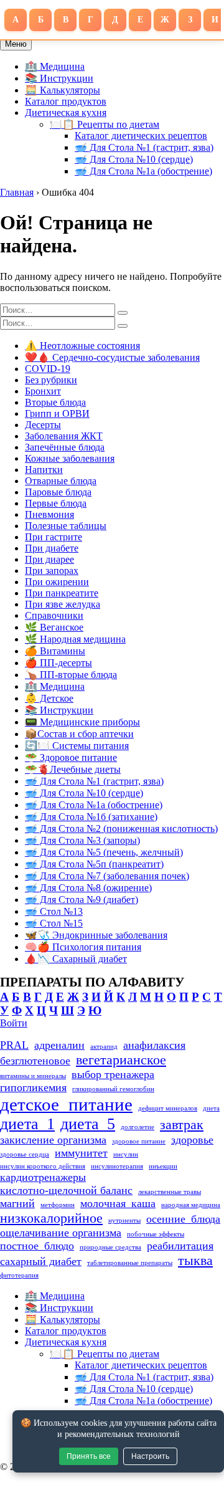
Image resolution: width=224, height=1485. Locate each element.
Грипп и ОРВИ (57, 413)
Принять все (89, 1456)
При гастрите (53, 537)
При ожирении (57, 581)
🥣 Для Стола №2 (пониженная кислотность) (121, 828)
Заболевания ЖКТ (64, 436)
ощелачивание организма (60, 1232)
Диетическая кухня (65, 112)
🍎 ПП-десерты (58, 662)
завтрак (181, 1124)
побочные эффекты (155, 1234)
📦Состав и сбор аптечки (79, 733)
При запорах (51, 570)
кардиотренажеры (43, 1177)
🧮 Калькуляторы (62, 90)
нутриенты (124, 1220)
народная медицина (190, 1204)
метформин (57, 1204)
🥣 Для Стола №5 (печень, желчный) (104, 852)
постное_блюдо (37, 1245)
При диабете (51, 548)
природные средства (110, 1247)
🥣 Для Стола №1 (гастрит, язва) (144, 147)
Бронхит (43, 391)
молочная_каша (118, 1203)
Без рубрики (51, 380)
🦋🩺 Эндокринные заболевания (96, 935)
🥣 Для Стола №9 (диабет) (81, 899)
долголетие (137, 1127)
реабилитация (180, 1245)
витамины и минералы (33, 1075)
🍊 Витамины (55, 651)
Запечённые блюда (65, 447)
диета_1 (27, 1124)
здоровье (192, 1140)
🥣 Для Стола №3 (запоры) (82, 840)
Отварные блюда (60, 480)
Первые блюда (55, 503)
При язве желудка (62, 604)
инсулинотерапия (117, 1166)
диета (211, 1108)
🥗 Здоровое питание (71, 757)
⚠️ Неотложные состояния (82, 345)
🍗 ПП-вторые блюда (71, 674)
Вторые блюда (55, 402)
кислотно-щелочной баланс (66, 1190)
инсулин (125, 1154)
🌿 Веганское (54, 627)
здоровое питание (139, 1141)
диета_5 (87, 1124)
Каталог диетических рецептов (141, 135)
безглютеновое (35, 1060)
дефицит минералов (167, 1108)
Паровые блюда (58, 492)
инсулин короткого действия (42, 1166)
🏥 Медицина (55, 66)
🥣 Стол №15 (54, 923)
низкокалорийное (51, 1218)
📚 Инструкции (59, 78)
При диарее (49, 559)
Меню (16, 44)
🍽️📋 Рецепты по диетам (104, 124)
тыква (195, 1260)
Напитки (44, 469)
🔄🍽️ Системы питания (77, 745)
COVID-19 (47, 368)
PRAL (14, 1045)
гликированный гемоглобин (113, 1089)
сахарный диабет (41, 1261)
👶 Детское (49, 698)
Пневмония (49, 514)
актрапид (104, 1046)
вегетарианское (121, 1059)
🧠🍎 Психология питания (83, 947)
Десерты (43, 424)
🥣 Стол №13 (54, 911)
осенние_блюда (183, 1219)
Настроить (150, 1456)
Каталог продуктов (65, 101)
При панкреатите (61, 593)
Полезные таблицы (65, 525)
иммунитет (81, 1153)
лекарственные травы (169, 1191)
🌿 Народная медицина (75, 639)
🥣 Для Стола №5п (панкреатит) (94, 864)
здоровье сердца (24, 1154)
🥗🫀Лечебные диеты (73, 769)
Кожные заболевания (69, 458)
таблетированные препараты (129, 1262)
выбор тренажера (113, 1074)
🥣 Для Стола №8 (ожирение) (88, 887)
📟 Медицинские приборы (82, 722)
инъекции (163, 1166)
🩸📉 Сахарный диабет (76, 958)
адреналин (59, 1045)
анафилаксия (154, 1045)
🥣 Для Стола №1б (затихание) (91, 816)
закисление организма (53, 1140)
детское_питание (66, 1104)
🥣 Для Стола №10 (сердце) (134, 159)
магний (17, 1203)
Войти (13, 1023)
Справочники (54, 615)
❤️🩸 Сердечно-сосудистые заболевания (112, 357)
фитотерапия (19, 1275)
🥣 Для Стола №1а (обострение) (143, 171)
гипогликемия (33, 1087)
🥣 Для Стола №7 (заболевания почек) (107, 876)
